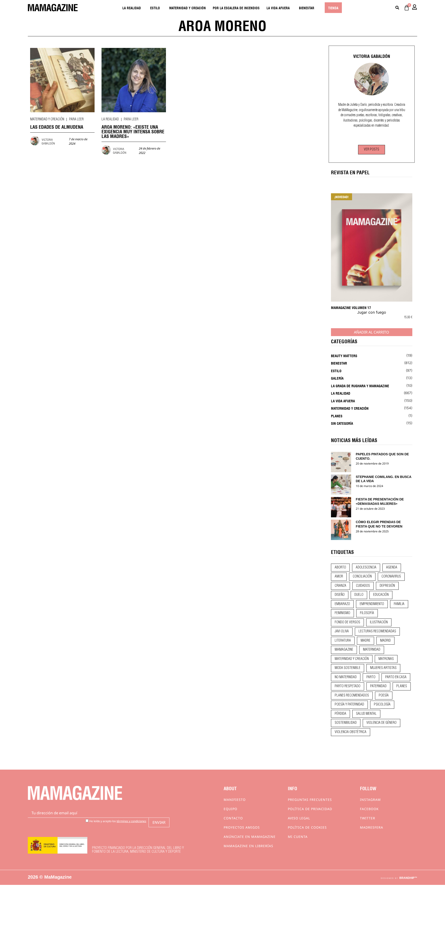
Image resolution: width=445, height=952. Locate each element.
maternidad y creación (352, 659)
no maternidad (346, 677)
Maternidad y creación (187, 8)
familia (399, 604)
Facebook (369, 809)
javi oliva (342, 631)
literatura (343, 640)
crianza (340, 585)
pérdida (340, 713)
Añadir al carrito (371, 332)
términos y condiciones (131, 821)
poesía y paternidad (349, 704)
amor (339, 576)
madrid (385, 640)
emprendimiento (372, 604)
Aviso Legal (299, 818)
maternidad (371, 649)
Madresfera (371, 827)
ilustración (379, 622)
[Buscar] (397, 8)
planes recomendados (352, 695)
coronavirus (391, 576)
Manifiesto (235, 799)
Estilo (155, 8)
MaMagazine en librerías (248, 846)
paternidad (378, 686)
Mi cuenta (298, 836)
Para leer (76, 119)
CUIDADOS (363, 585)
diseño (340, 594)
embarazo (342, 604)
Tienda (333, 8)
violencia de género (381, 722)
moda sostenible (347, 668)
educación (381, 594)
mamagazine (344, 649)
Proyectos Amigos (242, 827)
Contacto (233, 818)
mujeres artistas (383, 668)
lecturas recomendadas (377, 631)
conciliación (362, 576)
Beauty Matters (344, 355)
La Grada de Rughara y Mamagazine (360, 386)
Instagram (370, 799)
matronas (386, 659)
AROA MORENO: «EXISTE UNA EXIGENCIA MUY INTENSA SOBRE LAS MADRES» (133, 131)
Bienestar (306, 8)
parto (370, 677)
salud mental (366, 713)
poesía (384, 695)
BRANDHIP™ (408, 878)
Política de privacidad (310, 809)
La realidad (131, 8)
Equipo (230, 809)
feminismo (342, 613)
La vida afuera (278, 8)
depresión (387, 585)
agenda (391, 567)
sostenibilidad (346, 722)
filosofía (367, 613)
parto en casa (396, 677)
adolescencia (366, 567)
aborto (340, 567)
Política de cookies (307, 827)
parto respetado (347, 686)
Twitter (367, 818)
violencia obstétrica (350, 732)
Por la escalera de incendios (236, 8)
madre (365, 640)
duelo (358, 594)
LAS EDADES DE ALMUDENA (56, 126)
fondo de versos (347, 622)
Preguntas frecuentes (310, 799)
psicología (382, 704)
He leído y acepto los (117, 821)
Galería (337, 378)
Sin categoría (342, 423)
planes (401, 686)
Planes (336, 416)
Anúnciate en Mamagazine (250, 836)
